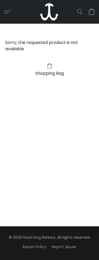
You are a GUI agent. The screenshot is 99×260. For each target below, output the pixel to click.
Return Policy (34, 246)
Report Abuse (64, 246)
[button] (49, 12)
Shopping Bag (49, 73)
